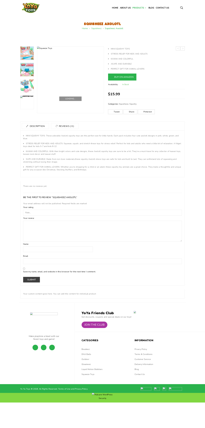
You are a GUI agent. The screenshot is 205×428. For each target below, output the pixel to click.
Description (37, 126)
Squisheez (96, 28)
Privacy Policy (141, 349)
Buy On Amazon (123, 77)
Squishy (133, 104)
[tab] (35, 126)
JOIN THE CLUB (94, 325)
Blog (137, 369)
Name (26, 244)
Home (85, 28)
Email (26, 256)
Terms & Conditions (144, 354)
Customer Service (143, 359)
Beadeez (86, 349)
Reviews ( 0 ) (66, 126)
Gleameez (86, 364)
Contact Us (140, 374)
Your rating (28, 207)
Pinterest (148, 111)
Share (131, 111)
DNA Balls (86, 354)
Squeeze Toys (88, 374)
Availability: (113, 84)
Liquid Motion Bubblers (92, 369)
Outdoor (85, 359)
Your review (29, 218)
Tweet (117, 111)
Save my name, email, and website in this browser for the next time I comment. (59, 271)
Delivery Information (144, 364)
